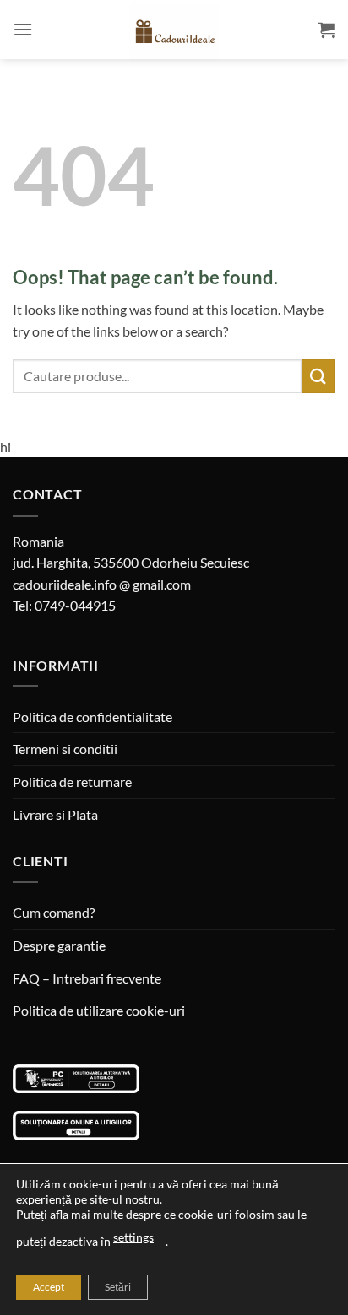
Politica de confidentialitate (92, 717)
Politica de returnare (72, 781)
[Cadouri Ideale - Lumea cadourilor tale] (174, 32)
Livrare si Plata (55, 814)
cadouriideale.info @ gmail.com (102, 584)
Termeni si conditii (65, 749)
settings (133, 1237)
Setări (118, 1286)
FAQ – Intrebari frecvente (87, 978)
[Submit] (318, 375)
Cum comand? (54, 912)
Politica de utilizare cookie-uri (99, 1010)
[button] (23, 29)
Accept (48, 1286)
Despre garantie (59, 945)
